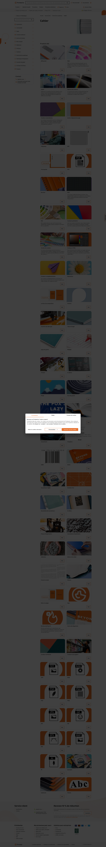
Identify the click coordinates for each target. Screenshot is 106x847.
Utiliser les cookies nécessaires (35, 429)
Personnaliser (52, 429)
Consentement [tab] (34, 415)
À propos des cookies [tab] (71, 415)
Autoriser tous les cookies (70, 429)
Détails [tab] (53, 415)
